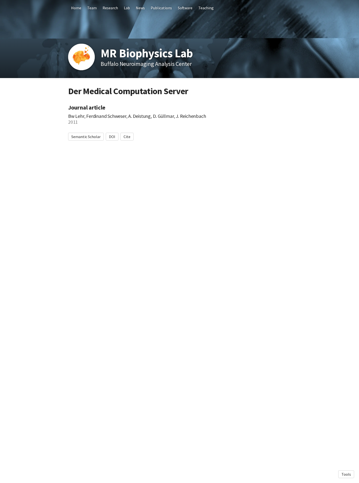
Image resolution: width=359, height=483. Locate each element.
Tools (346, 474)
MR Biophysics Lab (147, 53)
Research (110, 7)
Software (185, 7)
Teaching (206, 7)
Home (76, 7)
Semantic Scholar (86, 136)
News (140, 7)
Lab (127, 7)
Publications (161, 7)
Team (92, 7)
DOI (112, 136)
